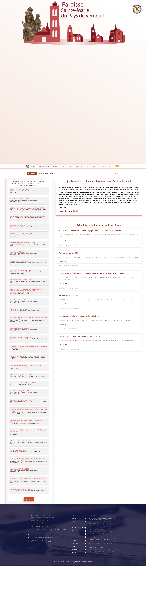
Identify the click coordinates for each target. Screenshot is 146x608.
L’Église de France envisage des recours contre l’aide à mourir (28, 410)
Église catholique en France (59, 166)
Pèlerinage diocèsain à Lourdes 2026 (23, 383)
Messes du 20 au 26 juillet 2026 (21, 441)
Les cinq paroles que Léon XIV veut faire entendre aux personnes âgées (28, 318)
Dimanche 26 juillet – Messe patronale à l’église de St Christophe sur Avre (28, 347)
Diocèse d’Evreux (44, 166)
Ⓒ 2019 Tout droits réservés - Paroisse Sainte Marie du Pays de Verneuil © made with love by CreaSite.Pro (73, 562)
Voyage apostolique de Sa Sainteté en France (26, 365)
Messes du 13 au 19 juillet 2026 (21, 489)
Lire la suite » (62, 240)
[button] (118, 173)
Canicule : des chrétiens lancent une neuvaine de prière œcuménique (27, 479)
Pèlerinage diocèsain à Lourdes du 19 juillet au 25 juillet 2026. (27, 421)
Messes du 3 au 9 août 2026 (20, 309)
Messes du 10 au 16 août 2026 (20, 280)
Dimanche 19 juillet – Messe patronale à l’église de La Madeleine (28, 430)
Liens (86, 166)
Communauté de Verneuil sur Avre (39, 520)
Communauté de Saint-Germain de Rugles (42, 517)
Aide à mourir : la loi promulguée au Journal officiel (27, 208)
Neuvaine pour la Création (19, 261)
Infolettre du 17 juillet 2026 (19, 469)
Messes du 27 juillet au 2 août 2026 (22, 375)
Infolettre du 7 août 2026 (18, 300)
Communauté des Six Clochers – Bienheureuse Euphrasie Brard (48, 523)
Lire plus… (13, 192)
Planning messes (96, 166)
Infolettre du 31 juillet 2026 (19, 328)
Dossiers (70, 166)
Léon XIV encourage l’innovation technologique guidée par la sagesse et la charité (91, 273)
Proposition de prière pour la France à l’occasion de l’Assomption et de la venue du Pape (27, 290)
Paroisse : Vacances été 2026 (47, 173)
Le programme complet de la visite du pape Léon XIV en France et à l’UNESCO (89, 230)
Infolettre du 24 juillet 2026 (19, 391)
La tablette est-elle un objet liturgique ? (23, 243)
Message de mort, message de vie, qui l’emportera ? (28, 216)
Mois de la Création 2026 (19, 189)
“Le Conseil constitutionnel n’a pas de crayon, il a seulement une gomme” (27, 459)
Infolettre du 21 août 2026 (19, 199)
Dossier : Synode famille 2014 (68, 211)
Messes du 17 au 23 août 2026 (20, 225)
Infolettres (79, 166)
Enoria (104, 166)
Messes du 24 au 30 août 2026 (21, 233)
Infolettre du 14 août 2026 (19, 252)
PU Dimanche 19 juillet (18, 450)
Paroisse (33, 166)
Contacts (110, 166)
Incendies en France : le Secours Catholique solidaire (28, 356)
